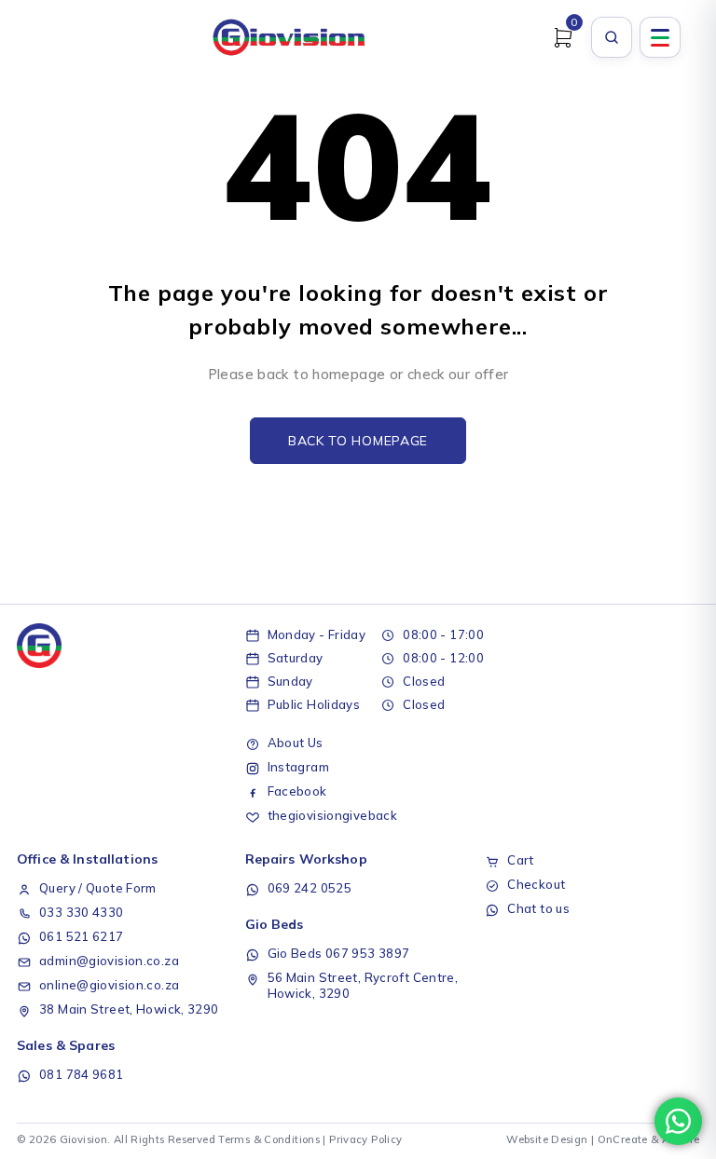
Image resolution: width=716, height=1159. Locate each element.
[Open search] (611, 37)
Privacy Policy (365, 1139)
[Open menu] (660, 37)
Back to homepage (358, 440)
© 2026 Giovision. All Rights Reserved (116, 1139)
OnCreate (623, 1139)
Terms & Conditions (269, 1139)
